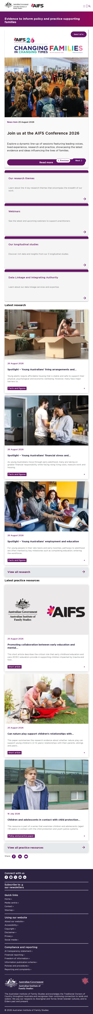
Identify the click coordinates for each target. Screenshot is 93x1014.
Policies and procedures (16, 966)
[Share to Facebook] (14, 856)
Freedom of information (16, 958)
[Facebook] (6, 877)
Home (8, 899)
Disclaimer (10, 932)
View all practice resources (25, 847)
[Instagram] (11, 877)
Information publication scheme (20, 962)
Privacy (8, 936)
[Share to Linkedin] (20, 856)
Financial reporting (14, 955)
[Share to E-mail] (26, 856)
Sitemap (9, 910)
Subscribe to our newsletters (14, 886)
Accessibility (11, 925)
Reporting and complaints (17, 969)
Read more (46, 162)
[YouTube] (20, 877)
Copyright (9, 929)
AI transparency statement (18, 951)
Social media (11, 940)
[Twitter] (15, 877)
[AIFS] (46, 6)
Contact (8, 906)
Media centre (11, 903)
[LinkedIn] (24, 877)
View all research (19, 571)
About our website (14, 921)
